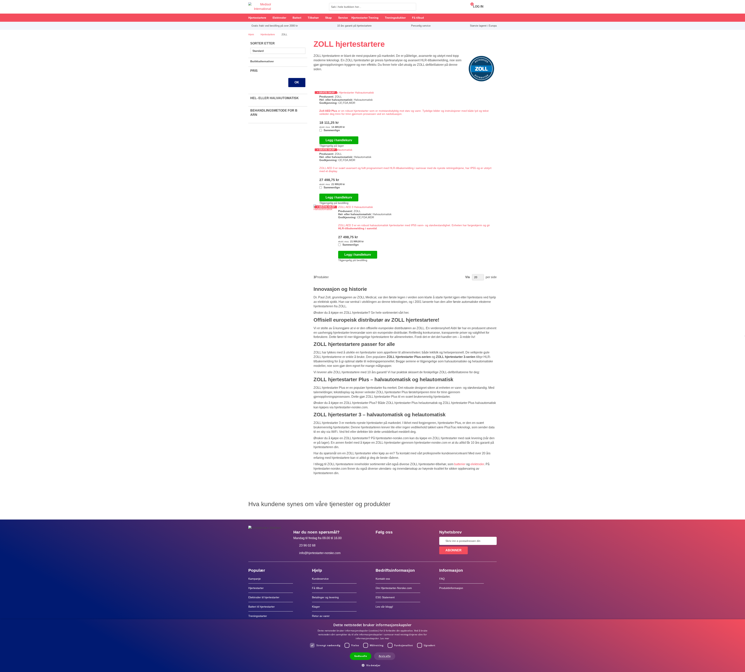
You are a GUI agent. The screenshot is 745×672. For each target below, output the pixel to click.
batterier (459, 464)
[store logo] (259, 6)
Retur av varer (321, 615)
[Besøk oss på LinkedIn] (391, 541)
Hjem (251, 34)
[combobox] (372, 7)
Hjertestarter (256, 588)
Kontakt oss (383, 578)
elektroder (477, 464)
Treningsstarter (257, 615)
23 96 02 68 (307, 545)
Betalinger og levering (325, 597)
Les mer (384, 638)
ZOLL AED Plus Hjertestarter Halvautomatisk (346, 92)
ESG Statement (385, 597)
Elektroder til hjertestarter (263, 597)
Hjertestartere (268, 34)
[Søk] (412, 6)
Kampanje (254, 578)
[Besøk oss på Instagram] (402, 541)
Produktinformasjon (451, 588)
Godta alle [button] (360, 656)
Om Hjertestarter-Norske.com (394, 588)
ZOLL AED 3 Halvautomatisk (355, 207)
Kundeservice (320, 578)
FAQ (442, 578)
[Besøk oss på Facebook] (380, 541)
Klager (316, 606)
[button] (372, 665)
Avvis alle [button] (385, 656)
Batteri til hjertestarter (261, 606)
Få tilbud (317, 588)
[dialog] (372, 645)
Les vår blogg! (384, 606)
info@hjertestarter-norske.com (319, 553)
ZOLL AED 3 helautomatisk (335, 149)
